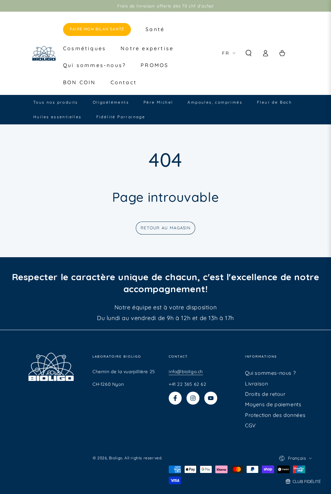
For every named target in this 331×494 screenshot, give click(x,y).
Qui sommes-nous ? (270, 373)
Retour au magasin (165, 227)
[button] (248, 53)
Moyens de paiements (273, 404)
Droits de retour (265, 394)
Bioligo (116, 457)
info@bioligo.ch (186, 371)
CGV (250, 425)
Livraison (256, 383)
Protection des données (275, 415)
